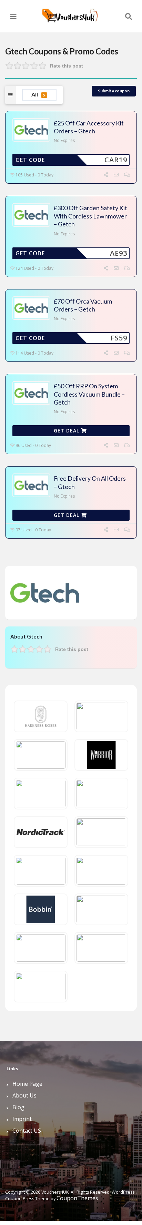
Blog (18, 1107)
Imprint (22, 1119)
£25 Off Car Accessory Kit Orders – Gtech (89, 127)
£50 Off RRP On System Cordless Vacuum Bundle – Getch (89, 394)
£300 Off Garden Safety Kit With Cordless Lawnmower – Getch (90, 216)
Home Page (27, 1084)
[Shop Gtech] (44, 592)
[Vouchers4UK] (70, 13)
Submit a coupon (114, 90)
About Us (24, 1095)
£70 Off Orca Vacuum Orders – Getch (83, 305)
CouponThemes (77, 1198)
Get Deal (67, 430)
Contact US (26, 1130)
